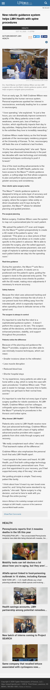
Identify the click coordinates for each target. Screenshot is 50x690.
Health (25, 28)
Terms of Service (25, 687)
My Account (46, 8)
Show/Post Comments (12, 514)
